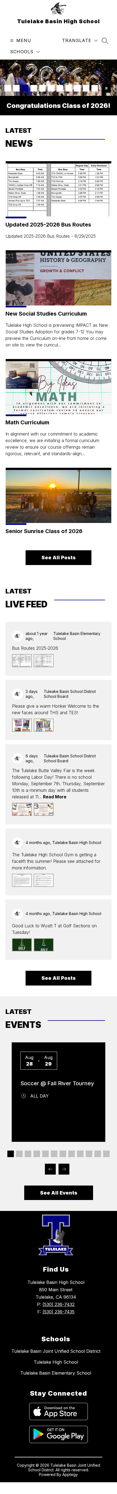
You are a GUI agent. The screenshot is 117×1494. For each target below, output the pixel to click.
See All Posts (58, 557)
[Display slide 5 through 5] (45, 1154)
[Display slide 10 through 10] (89, 1154)
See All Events (58, 1193)
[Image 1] (7, 88)
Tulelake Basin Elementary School (55, 1373)
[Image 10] (86, 88)
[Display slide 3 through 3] (28, 1154)
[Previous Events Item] (50, 1169)
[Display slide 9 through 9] (80, 1154)
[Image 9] (77, 88)
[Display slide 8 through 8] (71, 1154)
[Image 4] (33, 88)
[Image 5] (42, 88)
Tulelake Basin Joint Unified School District (55, 1351)
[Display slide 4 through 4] (36, 1154)
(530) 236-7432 (58, 1304)
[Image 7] (60, 88)
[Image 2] (16, 88)
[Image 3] (25, 88)
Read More (54, 796)
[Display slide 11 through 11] (97, 1154)
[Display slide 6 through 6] (54, 1154)
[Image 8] (68, 88)
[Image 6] (51, 88)
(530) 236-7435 (58, 1311)
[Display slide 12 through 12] (106, 1154)
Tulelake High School (56, 1362)
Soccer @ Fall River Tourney (57, 1083)
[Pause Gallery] (106, 88)
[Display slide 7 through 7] (63, 1154)
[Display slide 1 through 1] (10, 1154)
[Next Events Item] (64, 1169)
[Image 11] (94, 88)
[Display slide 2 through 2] (19, 1154)
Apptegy (70, 1474)
